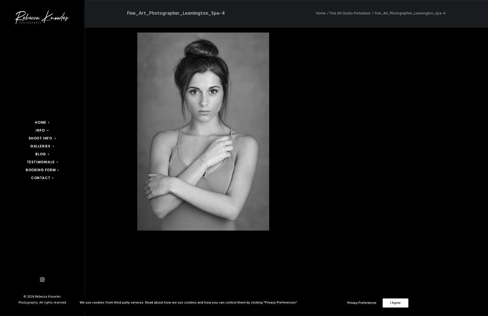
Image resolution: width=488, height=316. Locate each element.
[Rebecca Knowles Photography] (42, 17)
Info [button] (40, 130)
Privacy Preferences (361, 303)
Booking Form (41, 169)
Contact (40, 177)
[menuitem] (42, 122)
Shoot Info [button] (40, 138)
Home (40, 122)
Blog (40, 154)
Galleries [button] (40, 146)
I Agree (395, 303)
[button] (42, 280)
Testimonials (41, 162)
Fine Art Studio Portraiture (350, 13)
